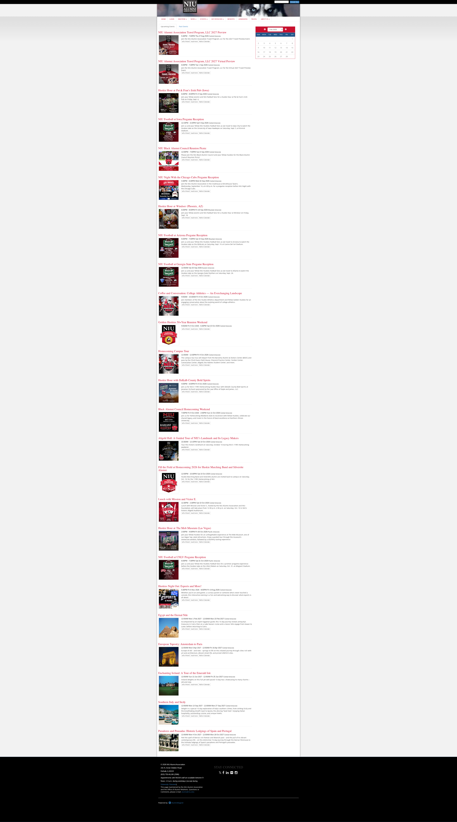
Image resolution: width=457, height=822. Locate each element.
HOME (163, 19)
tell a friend (185, 41)
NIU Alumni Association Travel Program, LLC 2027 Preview (192, 32)
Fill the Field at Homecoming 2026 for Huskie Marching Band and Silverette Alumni (200, 468)
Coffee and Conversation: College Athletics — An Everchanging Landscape (200, 293)
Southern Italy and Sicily (172, 702)
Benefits (231, 19)
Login (172, 19)
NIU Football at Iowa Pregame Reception (181, 119)
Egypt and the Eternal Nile (173, 615)
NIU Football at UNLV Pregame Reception (182, 557)
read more (194, 41)
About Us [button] (264, 19)
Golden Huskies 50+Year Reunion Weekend (182, 322)
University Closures (168, 784)
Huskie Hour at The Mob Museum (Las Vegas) (184, 528)
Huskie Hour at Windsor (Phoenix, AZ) (180, 206)
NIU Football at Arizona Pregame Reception (182, 235)
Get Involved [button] (217, 19)
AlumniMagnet (177, 803)
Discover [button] (182, 19)
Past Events (183, 26)
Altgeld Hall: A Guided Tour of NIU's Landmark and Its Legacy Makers (198, 438)
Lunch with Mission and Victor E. (177, 499)
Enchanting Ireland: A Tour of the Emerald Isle (184, 673)
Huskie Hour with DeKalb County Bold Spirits (184, 380)
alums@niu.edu (188, 792)
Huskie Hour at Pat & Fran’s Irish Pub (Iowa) (183, 90)
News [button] (193, 19)
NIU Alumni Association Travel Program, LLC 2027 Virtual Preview (196, 61)
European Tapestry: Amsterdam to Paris (180, 644)
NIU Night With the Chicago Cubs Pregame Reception (188, 177)
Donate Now (295, 2)
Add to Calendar (204, 41)
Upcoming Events (168, 26)
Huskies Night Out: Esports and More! (179, 586)
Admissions (242, 19)
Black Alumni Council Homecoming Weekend (184, 409)
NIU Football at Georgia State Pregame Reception (186, 264)
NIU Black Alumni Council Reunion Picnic (182, 148)
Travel (254, 19)
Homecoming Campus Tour (173, 351)
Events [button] (203, 19)
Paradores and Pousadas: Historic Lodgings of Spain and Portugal (194, 731)
